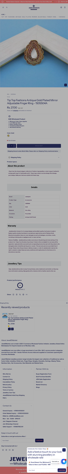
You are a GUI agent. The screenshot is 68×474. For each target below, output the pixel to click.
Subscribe (62, 470)
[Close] (64, 450)
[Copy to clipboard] (58, 463)
